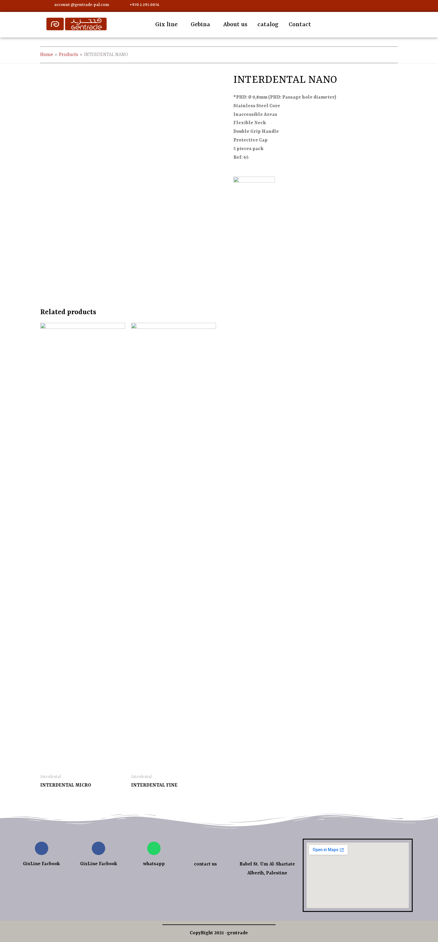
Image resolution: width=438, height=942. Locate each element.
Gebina (200, 24)
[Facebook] (295, 6)
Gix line (166, 24)
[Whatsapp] (308, 6)
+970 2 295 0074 (144, 4)
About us (235, 24)
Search (402, 24)
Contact (300, 24)
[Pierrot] (254, 194)
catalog (268, 24)
